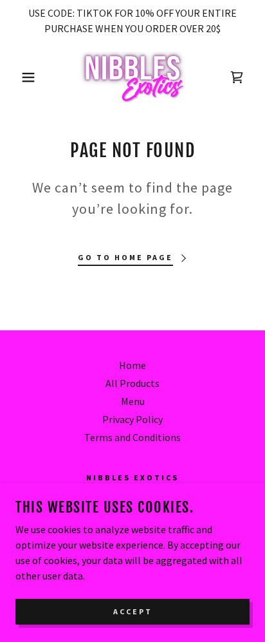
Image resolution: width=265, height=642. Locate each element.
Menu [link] (133, 401)
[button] (20, 77)
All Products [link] (132, 383)
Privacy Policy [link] (132, 419)
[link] (133, 77)
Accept (132, 611)
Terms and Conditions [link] (132, 437)
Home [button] (132, 365)
